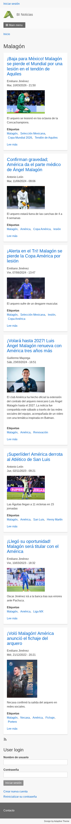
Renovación (40, 432)
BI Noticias (25, 14)
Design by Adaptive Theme (56, 821)
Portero (12, 721)
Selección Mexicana (32, 133)
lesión (57, 229)
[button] (14, 25)
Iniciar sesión (11, 3)
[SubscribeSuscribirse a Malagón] (4, 739)
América (25, 229)
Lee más (12, 144)
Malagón (12, 133)
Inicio (6, 34)
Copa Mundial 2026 (20, 137)
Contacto (8, 810)
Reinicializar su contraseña (20, 796)
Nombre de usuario (16, 757)
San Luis (38, 519)
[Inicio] (10, 14)
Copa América (42, 229)
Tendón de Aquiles (46, 137)
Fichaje (50, 717)
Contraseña (11, 769)
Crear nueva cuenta (15, 791)
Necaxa (25, 717)
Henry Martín (55, 519)
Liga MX (38, 611)
